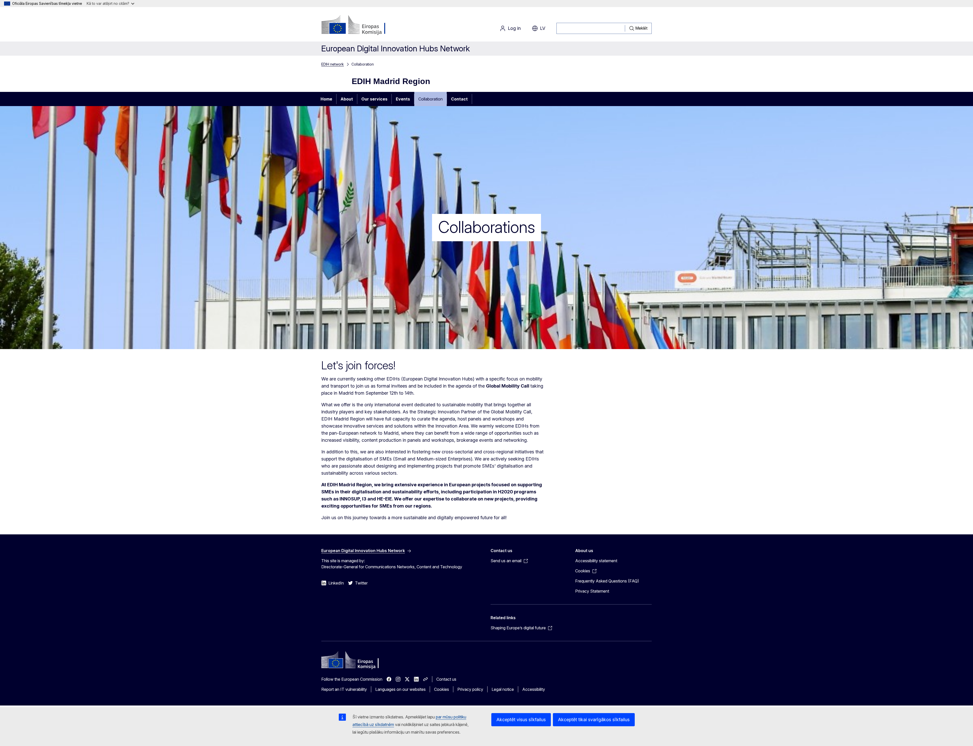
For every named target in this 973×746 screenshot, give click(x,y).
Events (403, 99)
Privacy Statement (592, 591)
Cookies (441, 689)
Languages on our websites (400, 689)
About (347, 99)
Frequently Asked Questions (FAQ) (607, 580)
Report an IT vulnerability (344, 689)
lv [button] (542, 28)
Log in (514, 28)
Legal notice (503, 689)
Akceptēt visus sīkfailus (521, 719)
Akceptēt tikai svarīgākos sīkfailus (594, 719)
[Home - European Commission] (362, 25)
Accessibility (533, 689)
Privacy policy (470, 689)
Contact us (446, 679)
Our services (374, 99)
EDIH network (332, 64)
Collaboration (430, 99)
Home (326, 99)
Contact (459, 99)
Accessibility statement (596, 560)
